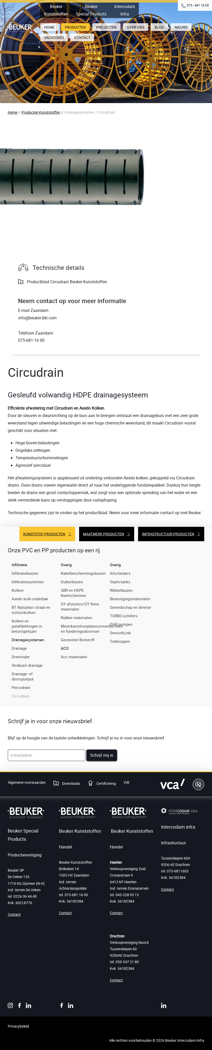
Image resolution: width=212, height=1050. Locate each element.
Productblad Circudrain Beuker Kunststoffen (66, 282)
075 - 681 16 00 (198, 5)
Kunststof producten (44, 533)
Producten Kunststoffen (40, 112)
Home (12, 112)
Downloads (70, 783)
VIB (126, 782)
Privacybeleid (18, 1026)
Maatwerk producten (103, 533)
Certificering (106, 783)
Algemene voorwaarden (27, 782)
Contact (14, 914)
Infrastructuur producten (168, 533)
